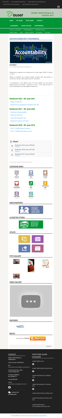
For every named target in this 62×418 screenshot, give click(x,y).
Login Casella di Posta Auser (18, 1)
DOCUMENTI (39, 32)
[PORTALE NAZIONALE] (37, 248)
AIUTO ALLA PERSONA (15, 30)
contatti (40, 20)
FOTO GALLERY (15, 256)
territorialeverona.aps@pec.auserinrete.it (19, 367)
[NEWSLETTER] (37, 239)
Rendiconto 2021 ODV (16, 115)
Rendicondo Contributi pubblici (19, 112)
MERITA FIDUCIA (29, 32)
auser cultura (26, 26)
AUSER (17, 415)
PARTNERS (14, 320)
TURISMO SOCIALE (40, 30)
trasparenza (38, 26)
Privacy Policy (34, 415)
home (11, 20)
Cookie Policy (42, 415)
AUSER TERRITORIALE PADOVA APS (42, 368)
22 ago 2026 (5, 1)
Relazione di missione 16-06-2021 (20, 121)
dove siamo (30, 20)
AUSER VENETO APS (38, 361)
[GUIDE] (24, 248)
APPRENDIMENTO (28, 30)
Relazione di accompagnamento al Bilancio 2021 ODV (25, 104)
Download (17, 146)
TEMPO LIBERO (13, 32)
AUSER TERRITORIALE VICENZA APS (42, 393)
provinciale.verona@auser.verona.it (17, 384)
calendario (14, 26)
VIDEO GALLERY (16, 282)
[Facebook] (58, 7)
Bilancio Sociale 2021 (16, 102)
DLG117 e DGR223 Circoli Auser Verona (21, 131)
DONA (21, 32)
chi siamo (19, 20)
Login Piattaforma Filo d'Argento (11, 4)
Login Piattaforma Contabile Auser (37, 1)
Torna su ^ (49, 346)
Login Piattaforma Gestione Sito (30, 4)
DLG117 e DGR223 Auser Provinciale (20, 128)
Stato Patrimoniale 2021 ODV (18, 118)
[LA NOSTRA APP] (24, 239)
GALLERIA (47, 32)
